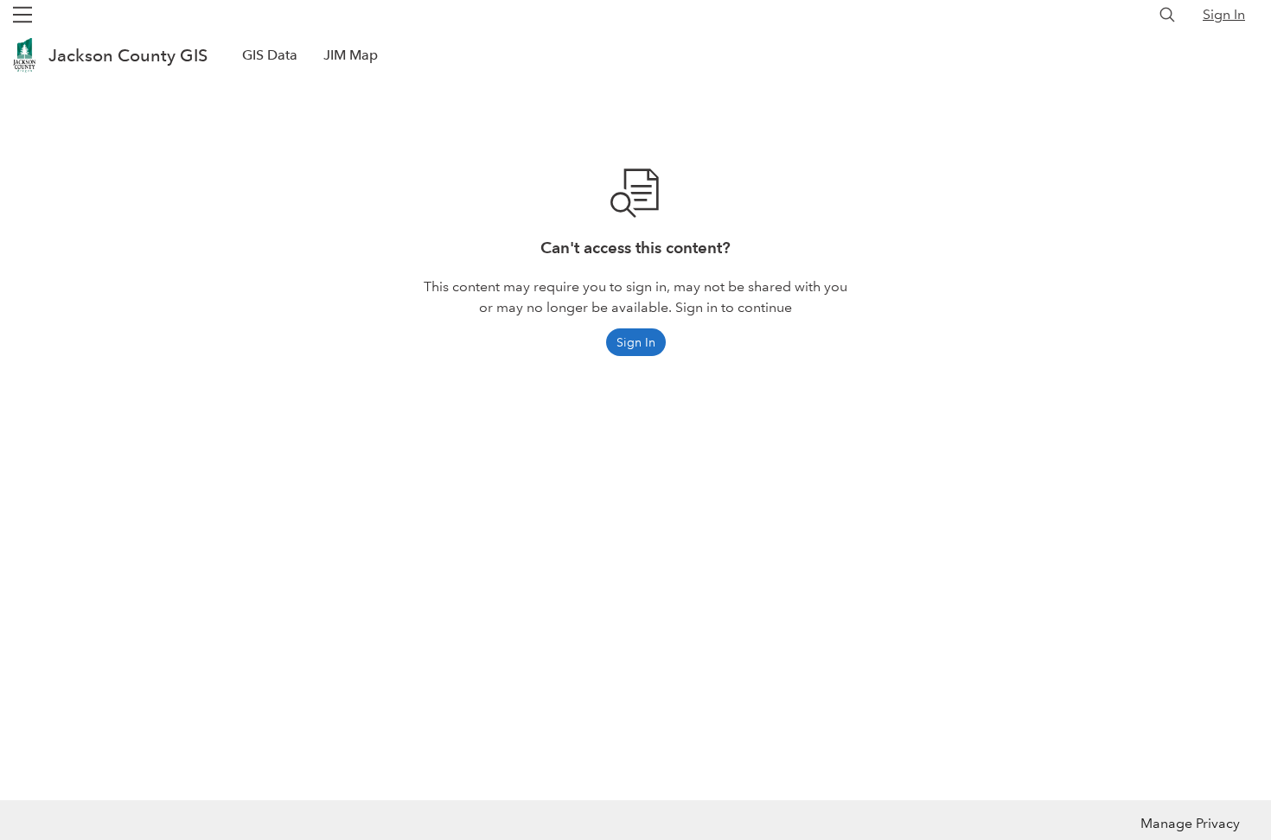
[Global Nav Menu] (22, 14)
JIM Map (350, 55)
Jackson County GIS (128, 55)
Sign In (1224, 14)
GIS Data (269, 55)
